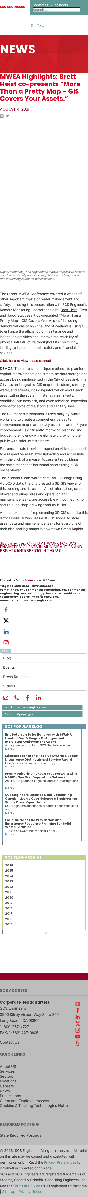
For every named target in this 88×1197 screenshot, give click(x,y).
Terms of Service (26, 1186)
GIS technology (32, 593)
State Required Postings (20, 1135)
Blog (7, 658)
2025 (9, 871)
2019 (8, 903)
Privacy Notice (30, 1191)
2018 (8, 908)
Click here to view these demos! (25, 361)
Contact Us (9, 1042)
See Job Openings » (19, 714)
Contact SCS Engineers (50, 5)
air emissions (19, 586)
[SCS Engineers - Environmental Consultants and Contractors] (12, 6)
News (5, 1091)
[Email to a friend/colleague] (5, 700)
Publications (10, 1096)
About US (8, 1066)
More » (9, 749)
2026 (9, 865)
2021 (8, 892)
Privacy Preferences (60, 1162)
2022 (9, 887)
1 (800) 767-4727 (14, 1026)
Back (5, 651)
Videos (9, 686)
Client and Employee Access (24, 1101)
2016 (8, 919)
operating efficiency (35, 597)
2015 (8, 924)
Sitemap (8, 1191)
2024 (9, 876)
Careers (7, 1086)
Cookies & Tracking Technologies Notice (34, 1105)
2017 (8, 913)
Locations (8, 1081)
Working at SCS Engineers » (25, 707)
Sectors (6, 1076)
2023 (9, 881)
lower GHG (54, 593)
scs (26, 600)
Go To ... (38, 26)
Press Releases (16, 677)
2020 (9, 897)
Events (9, 667)
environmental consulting (40, 590)
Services (7, 1071)
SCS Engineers (41, 600)
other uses (17, 543)
